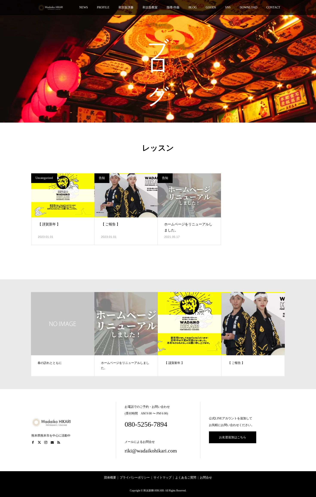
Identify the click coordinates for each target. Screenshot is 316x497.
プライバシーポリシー (135, 477)
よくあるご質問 (185, 477)
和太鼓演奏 (125, 7)
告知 (102, 178)
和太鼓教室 (150, 7)
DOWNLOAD (248, 7)
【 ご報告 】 (110, 224)
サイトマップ (162, 477)
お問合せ (206, 477)
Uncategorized (44, 178)
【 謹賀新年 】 (49, 224)
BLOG (193, 7)
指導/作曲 (173, 7)
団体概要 (110, 477)
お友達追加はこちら (232, 437)
